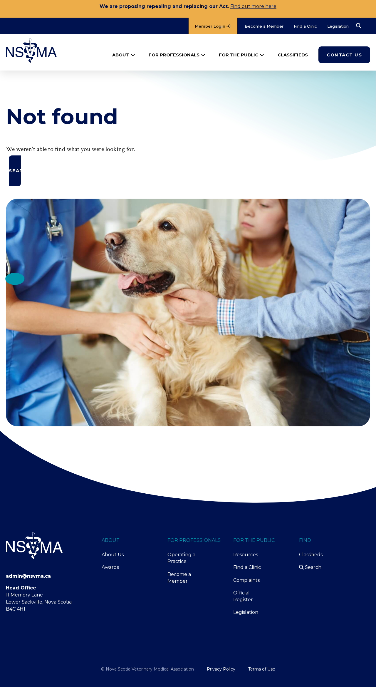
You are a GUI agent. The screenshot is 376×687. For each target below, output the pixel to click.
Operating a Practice (181, 558)
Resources (245, 554)
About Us (113, 554)
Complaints (246, 580)
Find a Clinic (247, 567)
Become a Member (179, 578)
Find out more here (253, 6)
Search (312, 567)
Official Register (243, 596)
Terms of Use (261, 669)
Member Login (210, 26)
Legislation (245, 612)
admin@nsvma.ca (28, 576)
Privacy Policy (221, 669)
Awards (110, 567)
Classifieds (311, 554)
